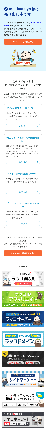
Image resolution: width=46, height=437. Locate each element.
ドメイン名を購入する (24, 42)
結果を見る (23, 126)
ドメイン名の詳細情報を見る (23, 253)
